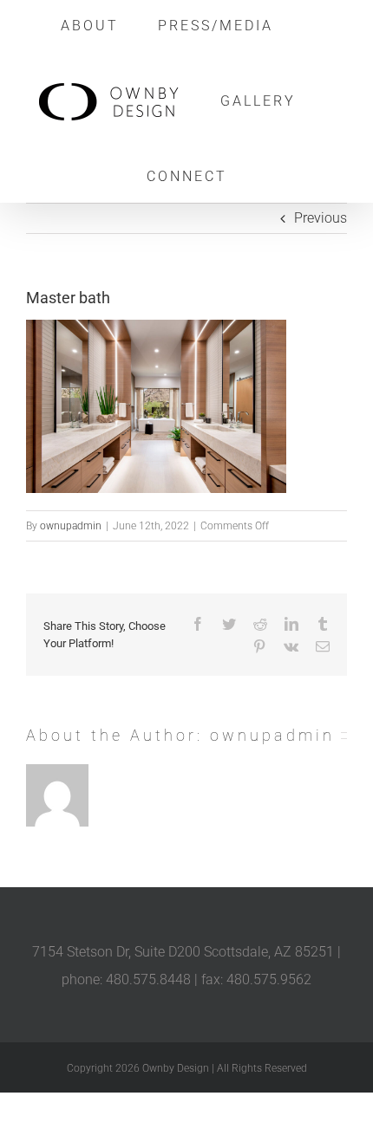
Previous (320, 218)
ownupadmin (70, 526)
